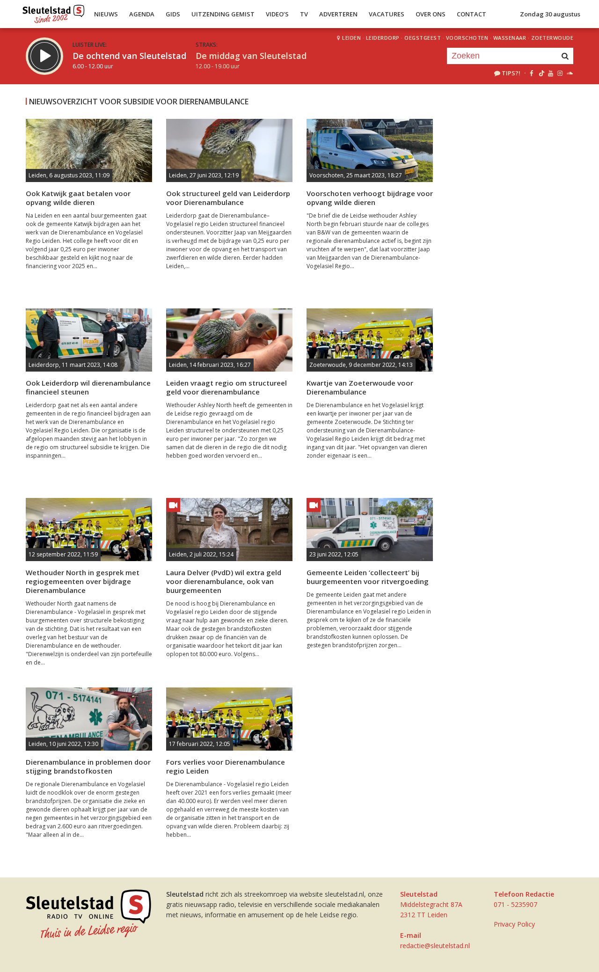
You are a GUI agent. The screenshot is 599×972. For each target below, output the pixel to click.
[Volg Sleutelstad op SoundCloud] (569, 73)
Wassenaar (509, 37)
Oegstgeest (422, 37)
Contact (471, 14)
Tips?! (511, 73)
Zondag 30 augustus (550, 14)
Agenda (141, 14)
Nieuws (106, 14)
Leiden (351, 37)
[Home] (54, 11)
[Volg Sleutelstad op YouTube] (550, 73)
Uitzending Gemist (223, 14)
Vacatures (386, 14)
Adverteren (338, 14)
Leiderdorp (383, 37)
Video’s (277, 14)
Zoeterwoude (552, 37)
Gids (173, 14)
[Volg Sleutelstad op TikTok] (540, 73)
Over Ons (431, 14)
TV (304, 14)
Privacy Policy (514, 924)
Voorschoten (467, 37)
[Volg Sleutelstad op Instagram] (559, 73)
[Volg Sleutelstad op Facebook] (531, 73)
